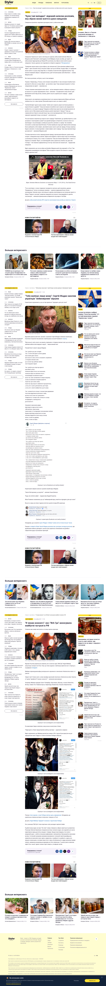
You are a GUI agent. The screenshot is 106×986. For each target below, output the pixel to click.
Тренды (40, 2)
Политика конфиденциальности (78, 947)
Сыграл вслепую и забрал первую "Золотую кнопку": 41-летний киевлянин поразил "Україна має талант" (92, 54)
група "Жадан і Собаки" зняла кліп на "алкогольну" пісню (55, 523)
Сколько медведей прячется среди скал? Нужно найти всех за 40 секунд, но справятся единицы (14, 34)
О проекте (61, 940)
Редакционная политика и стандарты (79, 940)
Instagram (34, 668)
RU (94, 2)
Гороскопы (65, 2)
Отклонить (76, 980)
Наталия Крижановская (10, 607)
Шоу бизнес (32, 288)
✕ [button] (101, 977)
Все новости (14, 104)
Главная (27, 8)
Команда (61, 945)
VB (68, 207)
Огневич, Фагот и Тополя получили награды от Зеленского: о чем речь (14, 69)
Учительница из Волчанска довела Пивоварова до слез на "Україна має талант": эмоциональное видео (13, 87)
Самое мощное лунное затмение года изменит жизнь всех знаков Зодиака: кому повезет (13, 705)
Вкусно (56, 2)
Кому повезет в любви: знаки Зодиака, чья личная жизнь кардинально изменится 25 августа (12, 16)
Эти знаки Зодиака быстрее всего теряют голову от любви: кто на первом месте (14, 667)
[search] (88, 3)
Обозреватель (65, 63)
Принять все (92, 980)
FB (57, 207)
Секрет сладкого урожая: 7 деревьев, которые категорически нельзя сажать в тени (14, 51)
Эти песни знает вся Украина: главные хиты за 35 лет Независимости (12, 331)
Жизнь (30, 8)
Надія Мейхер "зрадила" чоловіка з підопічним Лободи (46, 820)
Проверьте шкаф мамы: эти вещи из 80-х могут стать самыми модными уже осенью (13, 650)
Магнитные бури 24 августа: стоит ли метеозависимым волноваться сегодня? (14, 323)
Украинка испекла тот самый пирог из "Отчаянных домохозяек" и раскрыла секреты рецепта (14, 26)
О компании (62, 947)
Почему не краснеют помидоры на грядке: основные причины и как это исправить (13, 658)
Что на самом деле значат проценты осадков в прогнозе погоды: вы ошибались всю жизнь (14, 314)
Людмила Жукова (34, 278)
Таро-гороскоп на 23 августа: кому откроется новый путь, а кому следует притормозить (13, 696)
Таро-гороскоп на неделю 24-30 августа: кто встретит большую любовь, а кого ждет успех (92, 44)
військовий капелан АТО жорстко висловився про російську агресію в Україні (53, 200)
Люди (34, 2)
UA (91, 2)
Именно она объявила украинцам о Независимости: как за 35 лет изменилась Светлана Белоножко (14, 340)
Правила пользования (76, 942)
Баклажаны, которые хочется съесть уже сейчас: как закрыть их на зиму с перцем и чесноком (13, 622)
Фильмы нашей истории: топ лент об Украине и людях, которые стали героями (14, 364)
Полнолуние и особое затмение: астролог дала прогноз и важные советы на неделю (14, 77)
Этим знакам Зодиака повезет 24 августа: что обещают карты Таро (14, 347)
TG (61, 207)
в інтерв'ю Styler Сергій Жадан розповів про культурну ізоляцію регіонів (51, 526)
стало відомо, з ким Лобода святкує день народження (45, 815)
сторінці (64, 338)
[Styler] (9, 3)
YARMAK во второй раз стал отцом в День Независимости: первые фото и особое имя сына (13, 60)
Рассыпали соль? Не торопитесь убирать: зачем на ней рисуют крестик (13, 631)
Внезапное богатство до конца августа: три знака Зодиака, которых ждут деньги (13, 355)
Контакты (61, 942)
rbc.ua (99, 2)
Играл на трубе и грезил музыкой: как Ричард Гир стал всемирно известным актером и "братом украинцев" (14, 640)
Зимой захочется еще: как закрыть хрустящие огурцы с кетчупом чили (12, 687)
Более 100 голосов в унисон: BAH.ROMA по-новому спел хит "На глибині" (14, 43)
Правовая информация (76, 945)
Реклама (61, 949)
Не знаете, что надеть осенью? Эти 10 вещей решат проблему (13, 372)
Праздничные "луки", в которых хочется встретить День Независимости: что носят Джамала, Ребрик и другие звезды (13, 677)
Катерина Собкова (9, 276)
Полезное (49, 2)
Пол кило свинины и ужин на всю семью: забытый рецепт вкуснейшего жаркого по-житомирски (13, 97)
